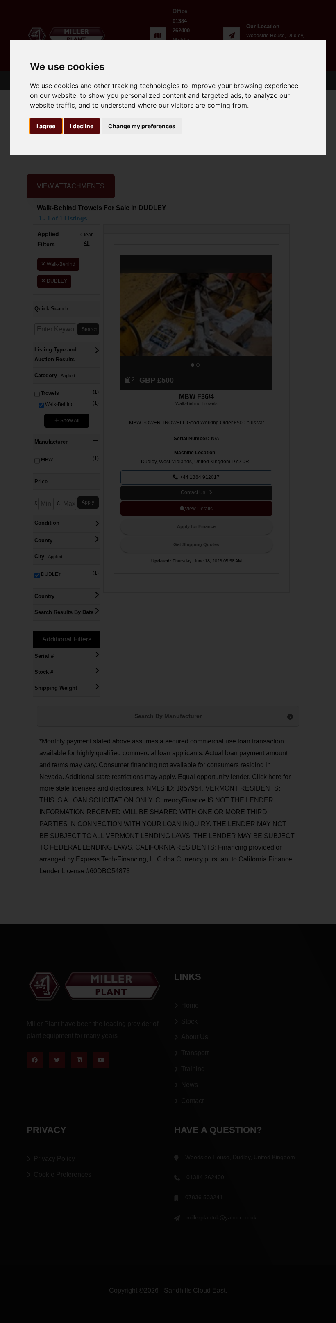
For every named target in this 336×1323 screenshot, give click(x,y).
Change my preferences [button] (141, 125)
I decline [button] (81, 125)
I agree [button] (45, 125)
